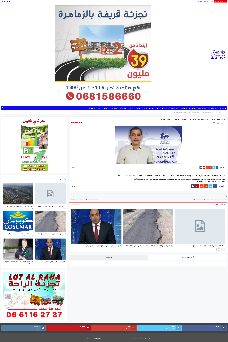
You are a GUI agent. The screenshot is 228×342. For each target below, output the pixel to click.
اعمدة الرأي (123, 108)
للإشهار (205, 1)
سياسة (138, 108)
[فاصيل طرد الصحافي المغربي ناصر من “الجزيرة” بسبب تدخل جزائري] (96, 226)
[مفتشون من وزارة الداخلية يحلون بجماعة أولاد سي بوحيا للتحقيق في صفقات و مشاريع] (18, 249)
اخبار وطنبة (184, 108)
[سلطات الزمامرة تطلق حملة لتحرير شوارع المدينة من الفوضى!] (200, 226)
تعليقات (108, 257)
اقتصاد (105, 108)
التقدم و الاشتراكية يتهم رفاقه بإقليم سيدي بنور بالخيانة (83, 199)
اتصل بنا (200, 1)
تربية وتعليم (174, 108)
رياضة (157, 108)
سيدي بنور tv (113, 108)
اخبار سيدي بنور (212, 108)
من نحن (211, 1)
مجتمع (151, 108)
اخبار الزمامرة (202, 108)
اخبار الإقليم (192, 108)
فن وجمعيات (165, 108)
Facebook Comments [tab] (186, 257)
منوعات (131, 108)
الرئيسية (222, 108)
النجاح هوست (89, 338)
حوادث (145, 108)
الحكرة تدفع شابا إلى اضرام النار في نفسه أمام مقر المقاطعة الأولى (210, 199)
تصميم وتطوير (99, 338)
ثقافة (99, 108)
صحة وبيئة (92, 108)
